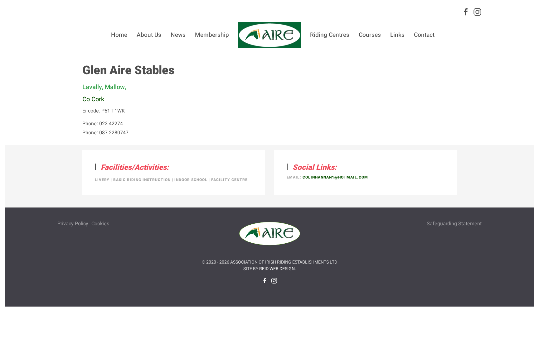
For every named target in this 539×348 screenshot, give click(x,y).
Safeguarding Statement (454, 223)
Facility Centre (229, 180)
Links (397, 35)
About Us (149, 35)
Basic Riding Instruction (142, 180)
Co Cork (93, 99)
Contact (424, 35)
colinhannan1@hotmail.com (335, 177)
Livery (102, 180)
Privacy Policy (72, 223)
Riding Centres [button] (329, 35)
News (178, 35)
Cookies (100, 223)
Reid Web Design (277, 268)
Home (119, 35)
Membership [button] (212, 35)
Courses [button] (370, 35)
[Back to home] (269, 34)
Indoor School (190, 180)
